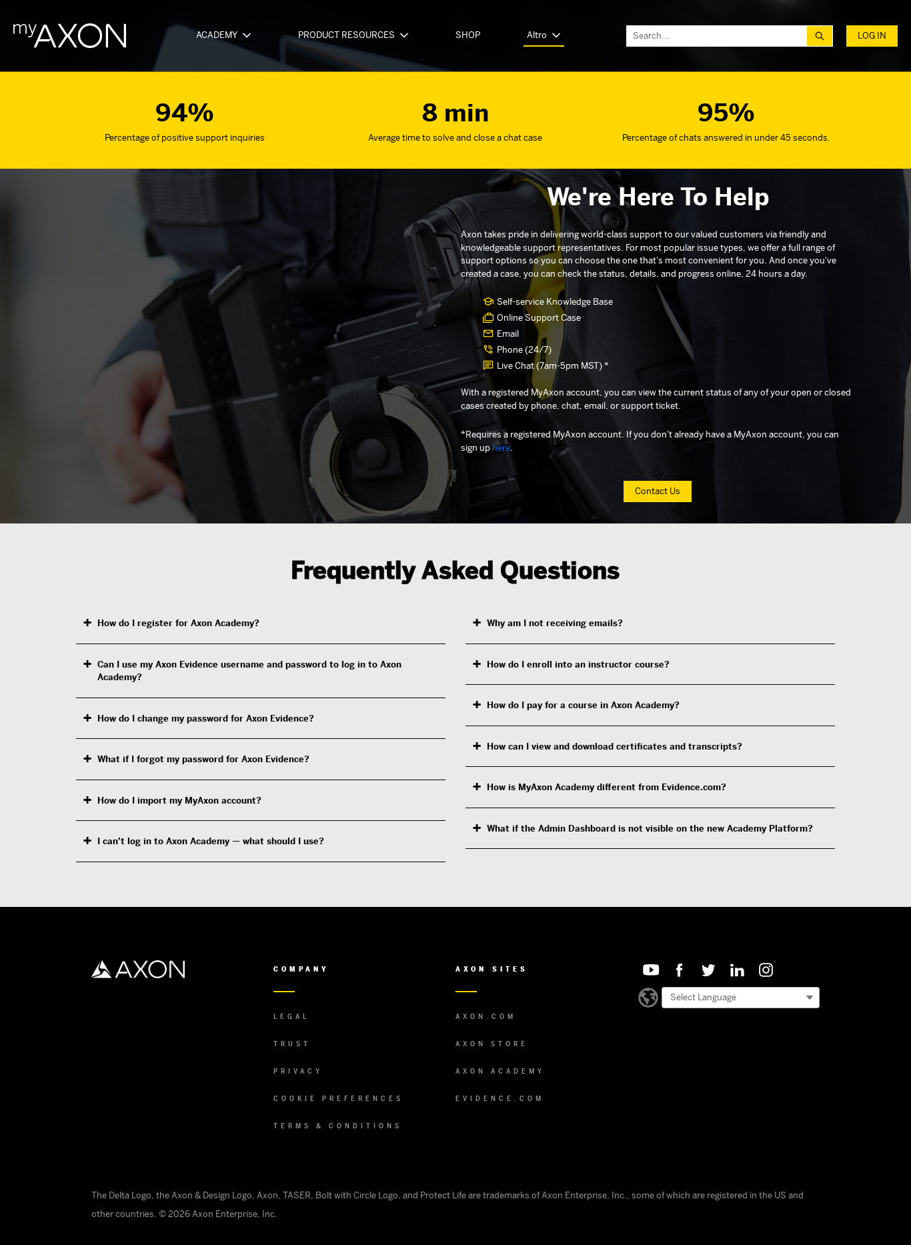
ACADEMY (216, 35)
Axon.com (485, 1017)
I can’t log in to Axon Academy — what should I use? (210, 841)
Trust (292, 1044)
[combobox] (717, 36)
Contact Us (657, 491)
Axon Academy (500, 1071)
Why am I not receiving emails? (555, 623)
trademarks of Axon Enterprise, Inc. (555, 1195)
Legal (291, 1017)
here (501, 447)
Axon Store (491, 1044)
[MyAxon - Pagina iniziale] (69, 35)
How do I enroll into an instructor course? (578, 664)
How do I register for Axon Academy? (178, 623)
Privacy (298, 1071)
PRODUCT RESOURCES (346, 35)
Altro (537, 35)
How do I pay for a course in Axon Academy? (583, 705)
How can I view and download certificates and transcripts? (614, 746)
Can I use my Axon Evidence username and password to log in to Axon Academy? (249, 671)
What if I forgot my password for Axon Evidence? (203, 759)
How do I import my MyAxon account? (179, 800)
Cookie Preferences (338, 1099)
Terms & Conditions (337, 1126)
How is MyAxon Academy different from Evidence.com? (606, 787)
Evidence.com (499, 1099)
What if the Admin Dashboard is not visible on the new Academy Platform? (650, 828)
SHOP (467, 35)
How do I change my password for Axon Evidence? (205, 718)
